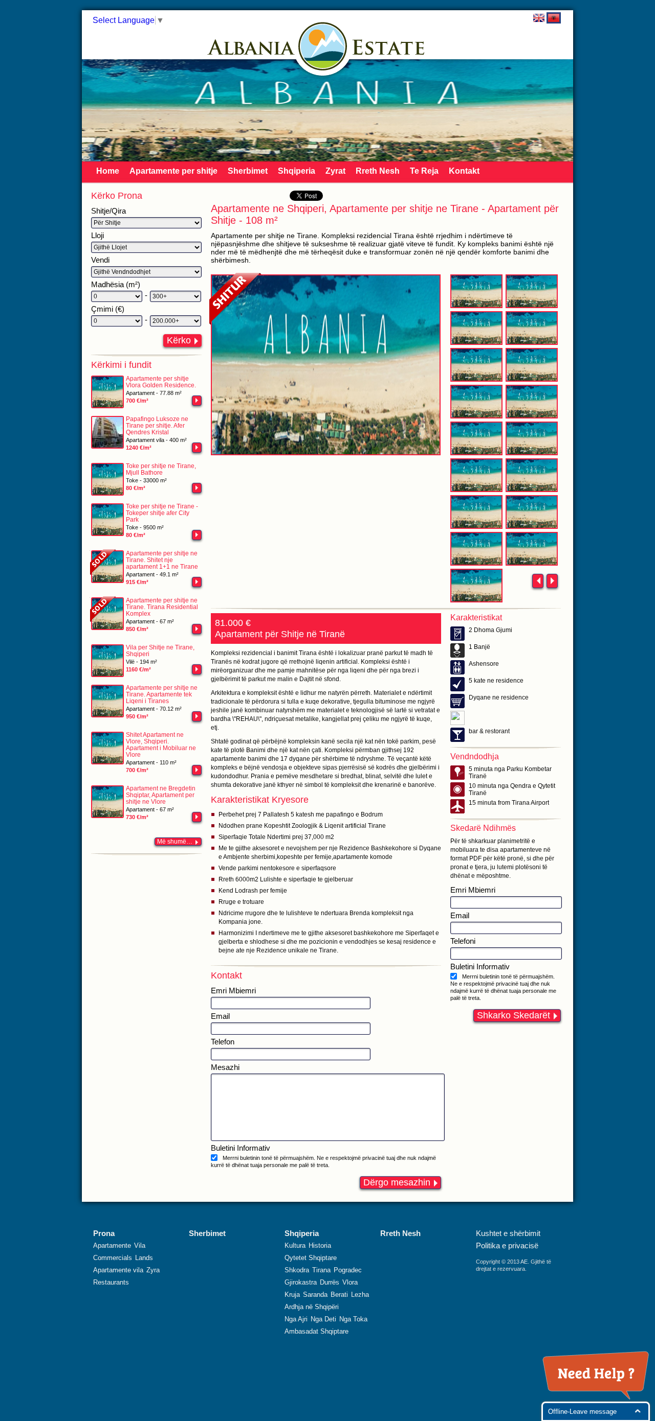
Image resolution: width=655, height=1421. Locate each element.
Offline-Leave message (582, 1411)
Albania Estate (323, 46)
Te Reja (424, 171)
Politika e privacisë (507, 1245)
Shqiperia (296, 171)
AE (524, 1262)
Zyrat (335, 171)
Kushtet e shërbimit (508, 1233)
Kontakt (464, 171)
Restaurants (111, 1282)
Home (107, 171)
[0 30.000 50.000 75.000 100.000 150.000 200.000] (116, 321)
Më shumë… (174, 841)
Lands (144, 1258)
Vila (139, 1245)
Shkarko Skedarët (513, 1015)
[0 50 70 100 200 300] (116, 296)
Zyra (153, 1270)
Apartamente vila (118, 1270)
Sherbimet (248, 171)
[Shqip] (554, 18)
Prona (104, 1233)
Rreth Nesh (378, 171)
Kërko (179, 340)
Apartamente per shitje (173, 171)
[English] (538, 18)
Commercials (112, 1258)
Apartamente (112, 1245)
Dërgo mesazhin (396, 1182)
